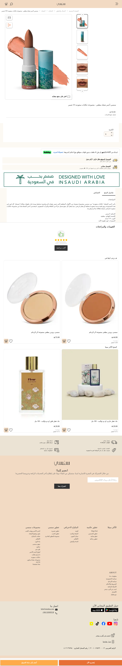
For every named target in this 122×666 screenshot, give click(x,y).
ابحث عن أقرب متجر (110, 589)
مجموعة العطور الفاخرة (52, 536)
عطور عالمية (92, 527)
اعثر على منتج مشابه (59, 96)
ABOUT (113, 572)
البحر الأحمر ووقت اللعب (32, 531)
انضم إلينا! (62, 470)
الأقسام (114, 592)
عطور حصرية (55, 531)
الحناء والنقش (74, 541)
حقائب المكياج (36, 536)
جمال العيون (74, 536)
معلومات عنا (113, 576)
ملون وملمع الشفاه (34, 534)
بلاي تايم (37, 549)
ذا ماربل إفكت (36, 555)
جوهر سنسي (36, 544)
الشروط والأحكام (111, 584)
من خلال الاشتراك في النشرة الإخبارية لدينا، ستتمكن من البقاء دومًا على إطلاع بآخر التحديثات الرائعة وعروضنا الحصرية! (62, 473)
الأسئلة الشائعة (112, 587)
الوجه (76, 531)
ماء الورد (37, 541)
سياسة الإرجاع (112, 581)
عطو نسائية (94, 536)
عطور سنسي (53, 527)
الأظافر (76, 539)
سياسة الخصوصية (111, 579)
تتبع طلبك (114, 594)
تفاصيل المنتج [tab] (108, 193)
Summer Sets (36, 564)
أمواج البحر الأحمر (35, 552)
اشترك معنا (62, 486)
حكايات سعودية (35, 557)
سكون (38, 547)
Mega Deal (94, 531)
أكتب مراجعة (61, 248)
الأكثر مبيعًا (112, 527)
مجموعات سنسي (32, 527)
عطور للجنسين (92, 534)
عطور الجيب (55, 534)
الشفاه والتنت (74, 534)
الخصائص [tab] (97, 193)
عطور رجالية (93, 539)
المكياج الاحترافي (71, 527)
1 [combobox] (105, 134)
